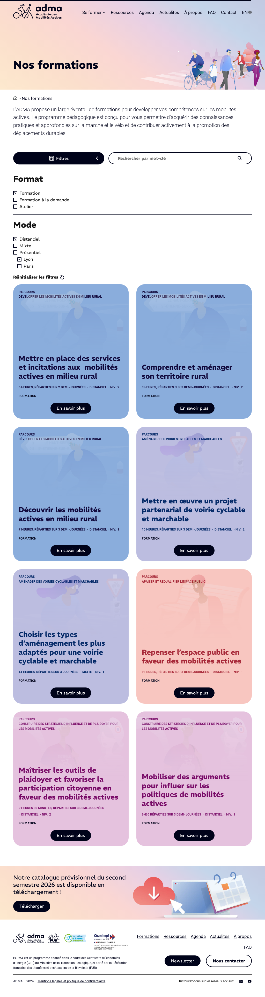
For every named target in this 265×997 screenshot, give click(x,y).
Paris (29, 266)
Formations (148, 936)
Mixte (25, 246)
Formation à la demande (44, 200)
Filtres (62, 158)
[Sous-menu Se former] (104, 12)
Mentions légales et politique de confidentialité (71, 981)
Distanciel (29, 239)
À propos (243, 936)
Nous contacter (229, 961)
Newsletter (182, 961)
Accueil (15, 98)
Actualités (220, 936)
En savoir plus (74, 409)
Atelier (26, 206)
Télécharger (31, 906)
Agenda (198, 936)
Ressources (175, 936)
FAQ (248, 947)
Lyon (28, 259)
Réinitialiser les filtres (35, 277)
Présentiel (30, 252)
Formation (29, 193)
